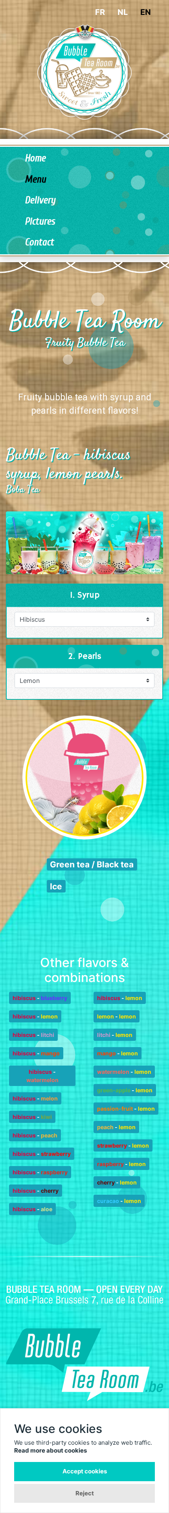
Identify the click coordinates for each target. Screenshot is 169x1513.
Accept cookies (84, 1471)
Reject (84, 1493)
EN (145, 12)
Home (35, 158)
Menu (35, 179)
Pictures (40, 221)
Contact (39, 242)
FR (100, 12)
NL (123, 12)
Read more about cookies (50, 1450)
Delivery (40, 200)
